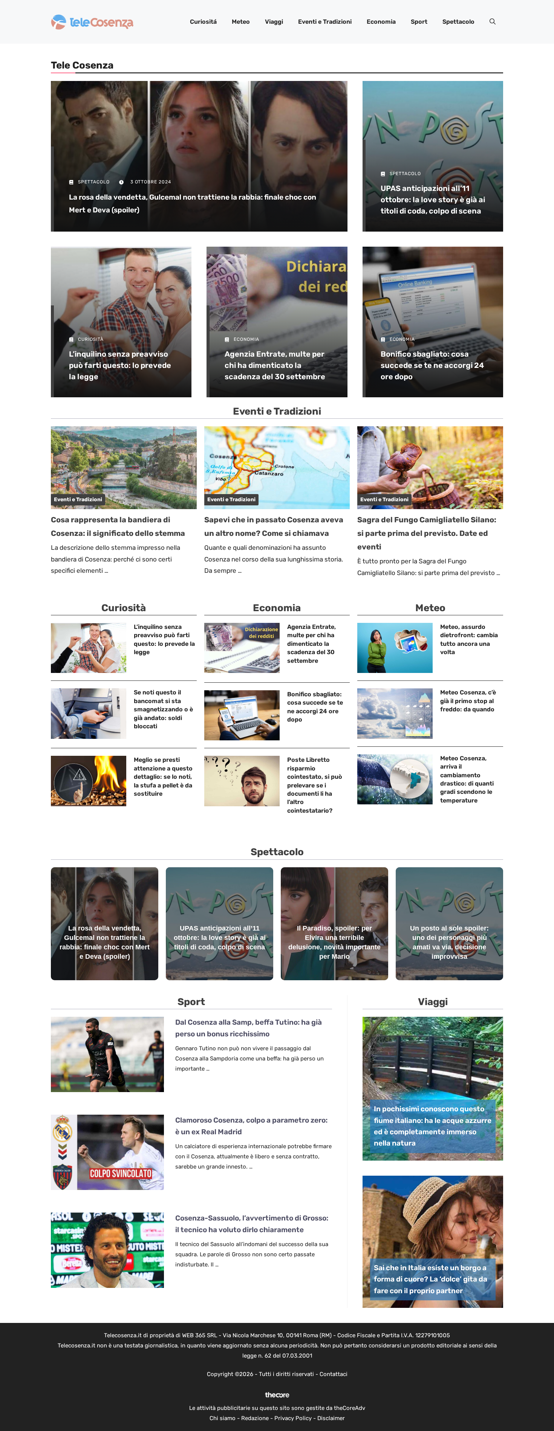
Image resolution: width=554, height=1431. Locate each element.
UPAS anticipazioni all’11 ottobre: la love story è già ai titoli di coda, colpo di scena (433, 199)
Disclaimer (331, 1418)
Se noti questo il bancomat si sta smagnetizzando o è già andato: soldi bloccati (163, 709)
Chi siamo (223, 1418)
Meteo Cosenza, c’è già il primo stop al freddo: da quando (468, 701)
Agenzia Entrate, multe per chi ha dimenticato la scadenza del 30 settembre (275, 365)
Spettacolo (458, 21)
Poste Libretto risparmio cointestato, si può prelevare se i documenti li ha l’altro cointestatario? (314, 785)
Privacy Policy (293, 1418)
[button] (492, 22)
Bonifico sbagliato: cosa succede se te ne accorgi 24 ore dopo (432, 365)
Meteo (241, 21)
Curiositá (203, 21)
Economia (381, 21)
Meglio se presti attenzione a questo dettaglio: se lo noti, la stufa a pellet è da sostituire (163, 776)
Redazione (255, 1418)
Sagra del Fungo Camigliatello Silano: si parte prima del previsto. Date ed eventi (426, 533)
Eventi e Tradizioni (325, 21)
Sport (419, 21)
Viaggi (274, 21)
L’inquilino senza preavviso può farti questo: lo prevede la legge (120, 365)
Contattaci (333, 1374)
